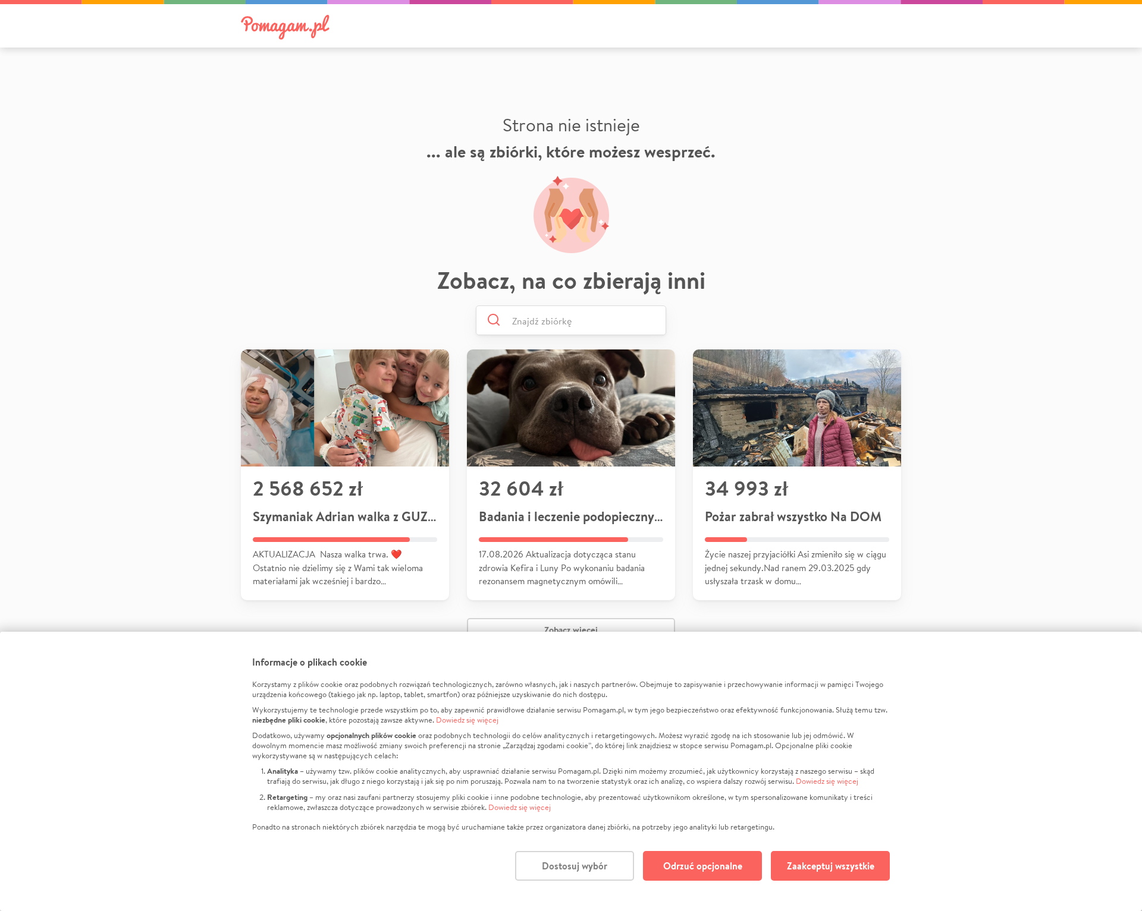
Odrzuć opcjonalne (702, 865)
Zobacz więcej (571, 629)
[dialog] (571, 771)
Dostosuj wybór (574, 865)
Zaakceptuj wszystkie (830, 865)
